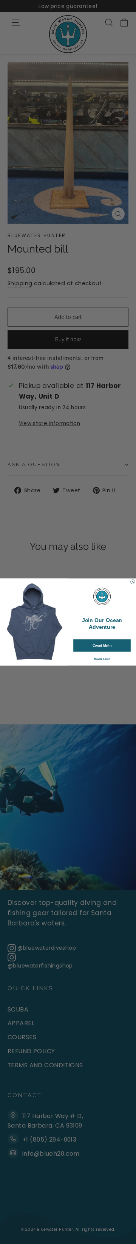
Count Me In (102, 645)
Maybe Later (102, 659)
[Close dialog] (133, 582)
